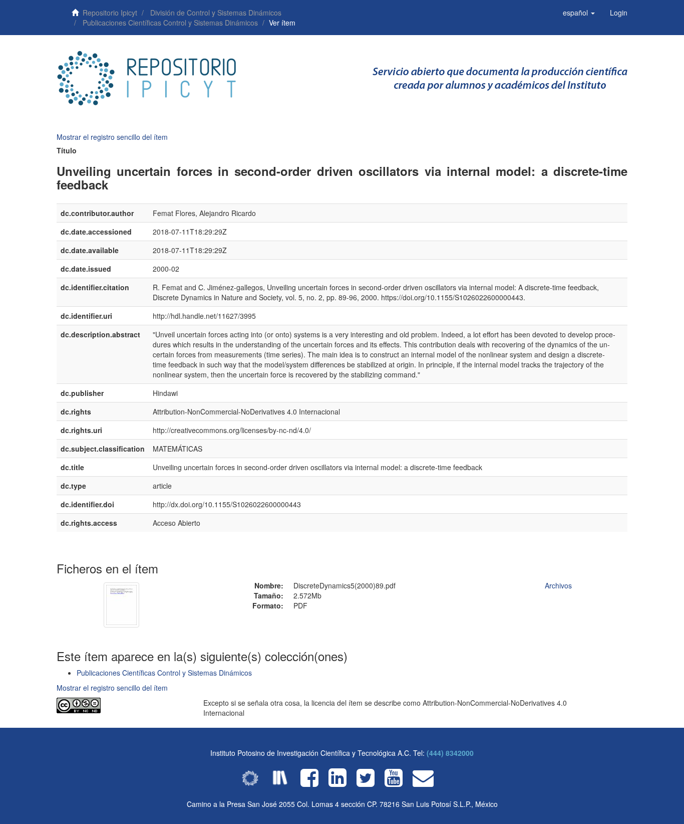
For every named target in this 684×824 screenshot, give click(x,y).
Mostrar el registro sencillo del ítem (112, 137)
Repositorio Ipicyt (110, 13)
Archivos (558, 585)
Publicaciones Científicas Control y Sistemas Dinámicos (170, 23)
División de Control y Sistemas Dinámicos (215, 13)
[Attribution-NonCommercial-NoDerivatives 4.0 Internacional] (122, 705)
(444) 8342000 (450, 753)
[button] (578, 12)
